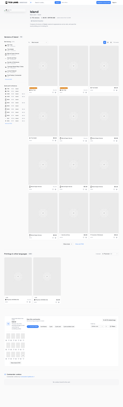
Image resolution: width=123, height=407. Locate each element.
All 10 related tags (110, 320)
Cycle (51, 326)
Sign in (114, 2)
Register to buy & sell (103, 2)
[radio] (104, 42)
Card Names (43, 326)
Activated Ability (34, 326)
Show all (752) (8, 123)
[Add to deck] (55, 92)
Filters (113, 326)
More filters (65, 2)
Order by (93, 323)
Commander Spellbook (26, 376)
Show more (66, 244)
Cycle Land (58, 326)
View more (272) (15, 363)
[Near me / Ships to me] (32, 2)
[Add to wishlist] (53, 92)
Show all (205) (8, 79)
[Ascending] (106, 326)
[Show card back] (23, 355)
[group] (108, 42)
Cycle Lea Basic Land (69, 326)
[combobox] (39, 42)
